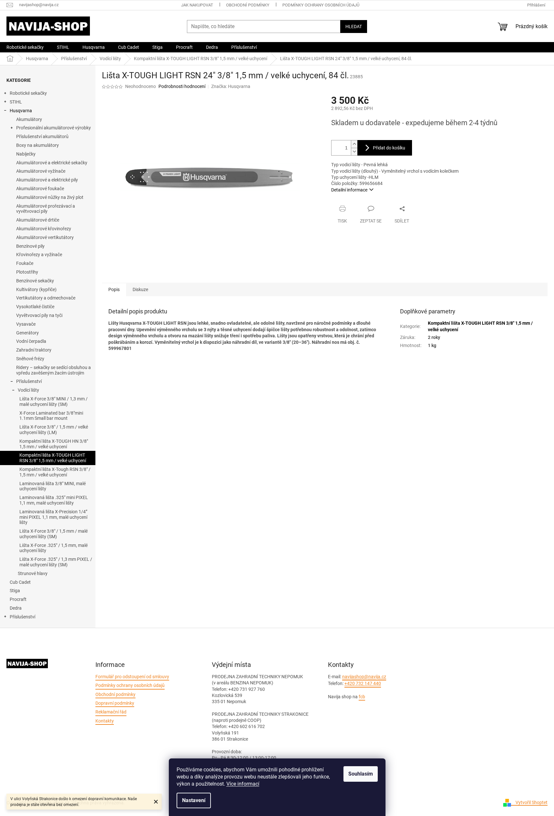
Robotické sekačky (28, 93)
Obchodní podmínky (247, 5)
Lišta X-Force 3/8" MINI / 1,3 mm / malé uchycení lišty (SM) (53, 401)
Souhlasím (360, 774)
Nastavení (193, 800)
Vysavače (26, 324)
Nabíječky (26, 154)
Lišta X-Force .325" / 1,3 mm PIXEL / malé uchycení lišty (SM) (55, 562)
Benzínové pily (30, 246)
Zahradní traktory (33, 350)
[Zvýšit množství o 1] (354, 144)
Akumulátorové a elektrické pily (47, 179)
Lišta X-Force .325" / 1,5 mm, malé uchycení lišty (53, 548)
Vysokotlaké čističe (35, 306)
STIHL (16, 101)
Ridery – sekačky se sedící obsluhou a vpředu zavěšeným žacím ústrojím (53, 370)
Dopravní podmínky (114, 703)
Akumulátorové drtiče (37, 220)
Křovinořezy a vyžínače (39, 254)
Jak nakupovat (197, 5)
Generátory (27, 332)
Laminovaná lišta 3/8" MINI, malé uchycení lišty (52, 486)
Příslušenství (29, 381)
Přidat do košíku (389, 147)
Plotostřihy (27, 272)
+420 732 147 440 (362, 683)
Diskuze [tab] (140, 289)
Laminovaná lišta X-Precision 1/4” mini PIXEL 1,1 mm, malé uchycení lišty (53, 517)
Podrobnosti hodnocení (181, 86)
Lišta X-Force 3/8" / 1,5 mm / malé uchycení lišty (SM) (53, 533)
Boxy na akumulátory (37, 145)
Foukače (24, 263)
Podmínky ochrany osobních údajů (320, 5)
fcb (362, 696)
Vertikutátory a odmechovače (45, 297)
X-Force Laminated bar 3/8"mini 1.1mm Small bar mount (51, 415)
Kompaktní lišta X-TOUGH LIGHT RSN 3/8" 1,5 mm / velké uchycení (52, 457)
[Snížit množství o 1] (354, 151)
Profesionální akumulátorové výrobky (53, 127)
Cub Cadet (20, 582)
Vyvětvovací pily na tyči (39, 315)
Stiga (15, 590)
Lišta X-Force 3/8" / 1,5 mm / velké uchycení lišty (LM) (53, 429)
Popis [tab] (114, 289)
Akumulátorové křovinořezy (43, 228)
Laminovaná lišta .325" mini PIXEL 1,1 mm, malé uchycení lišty (53, 500)
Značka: (230, 86)
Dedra (16, 608)
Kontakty (104, 721)
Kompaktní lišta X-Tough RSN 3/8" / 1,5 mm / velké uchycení (55, 472)
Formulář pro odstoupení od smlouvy (132, 676)
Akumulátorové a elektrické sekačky (51, 162)
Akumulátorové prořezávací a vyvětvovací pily (45, 208)
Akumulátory (29, 119)
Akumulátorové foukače (40, 188)
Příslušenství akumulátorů (42, 136)
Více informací (242, 784)
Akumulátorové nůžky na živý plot (49, 197)
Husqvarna (21, 110)
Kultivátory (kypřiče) (36, 289)
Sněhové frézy (30, 358)
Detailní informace (349, 189)
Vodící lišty (28, 390)
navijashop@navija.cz (364, 676)
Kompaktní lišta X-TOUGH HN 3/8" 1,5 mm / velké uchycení (53, 444)
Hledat (353, 26)
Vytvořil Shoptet (532, 802)
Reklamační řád (110, 711)
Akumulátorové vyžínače (40, 171)
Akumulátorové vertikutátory (45, 237)
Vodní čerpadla (31, 341)
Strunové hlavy (33, 573)
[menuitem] (25, 47)
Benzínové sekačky (35, 280)
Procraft (18, 599)
